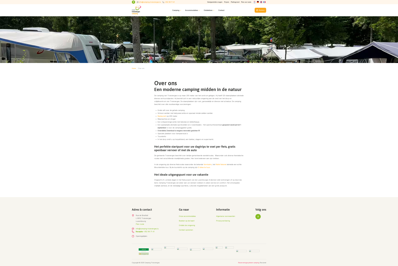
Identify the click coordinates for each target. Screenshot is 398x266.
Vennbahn (208, 164)
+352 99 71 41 (170, 2)
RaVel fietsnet (221, 164)
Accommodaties (191, 10)
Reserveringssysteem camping (248, 263)
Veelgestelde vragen (214, 2)
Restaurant (162, 116)
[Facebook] (133, 2)
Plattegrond (235, 2)
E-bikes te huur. (204, 167)
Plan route (140, 224)
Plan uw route (246, 2)
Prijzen (226, 2)
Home (134, 68)
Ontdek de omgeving (187, 225)
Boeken (262, 10)
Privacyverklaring (223, 221)
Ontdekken (208, 10)
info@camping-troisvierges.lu (150, 2)
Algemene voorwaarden (225, 216)
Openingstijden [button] (141, 236)
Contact (221, 10)
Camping (175, 10)
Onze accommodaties (187, 216)
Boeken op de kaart (186, 221)
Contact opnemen (186, 230)
